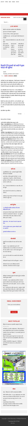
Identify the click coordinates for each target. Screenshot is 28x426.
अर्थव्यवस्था (10, 76)
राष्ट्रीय (4, 72)
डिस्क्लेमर (13, 1)
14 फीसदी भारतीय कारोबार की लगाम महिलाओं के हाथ (11, 208)
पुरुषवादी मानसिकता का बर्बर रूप (9, 231)
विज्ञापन (10, 1)
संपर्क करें (17, 1)
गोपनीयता (6, 1)
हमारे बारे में (2, 1)
